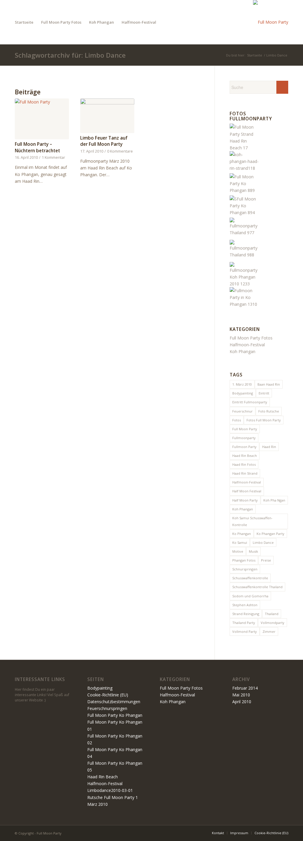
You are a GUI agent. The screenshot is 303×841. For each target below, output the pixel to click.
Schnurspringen (244, 569)
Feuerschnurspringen (107, 708)
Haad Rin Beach (244, 455)
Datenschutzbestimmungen (113, 701)
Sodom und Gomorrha (250, 596)
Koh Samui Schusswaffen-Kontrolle (252, 521)
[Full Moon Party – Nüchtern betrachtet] (42, 118)
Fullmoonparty (244, 438)
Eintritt (264, 393)
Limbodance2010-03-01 (110, 790)
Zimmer (268, 631)
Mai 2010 (241, 695)
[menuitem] (24, 22)
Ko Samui (239, 542)
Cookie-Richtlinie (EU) (107, 695)
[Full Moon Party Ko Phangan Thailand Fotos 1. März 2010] (244, 190)
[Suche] (166, 22)
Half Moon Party (245, 500)
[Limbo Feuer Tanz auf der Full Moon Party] (107, 115)
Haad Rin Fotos (244, 464)
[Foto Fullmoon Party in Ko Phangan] (244, 284)
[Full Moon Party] (270, 22)
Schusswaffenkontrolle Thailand (257, 587)
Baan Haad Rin (268, 384)
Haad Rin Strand (244, 473)
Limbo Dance (263, 542)
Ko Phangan (241, 533)
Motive (237, 551)
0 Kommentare (120, 151)
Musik (253, 551)
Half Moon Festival (246, 491)
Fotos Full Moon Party (263, 420)
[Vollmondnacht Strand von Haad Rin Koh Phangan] (244, 304)
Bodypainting (242, 393)
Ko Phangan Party (270, 533)
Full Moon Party (244, 429)
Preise (266, 560)
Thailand (271, 614)
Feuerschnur (242, 411)
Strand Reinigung (245, 614)
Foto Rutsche (268, 411)
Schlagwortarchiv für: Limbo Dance (70, 55)
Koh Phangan (242, 351)
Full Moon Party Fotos (251, 338)
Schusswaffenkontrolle (250, 578)
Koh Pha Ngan (274, 500)
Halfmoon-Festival (247, 344)
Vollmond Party (244, 631)
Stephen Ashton (244, 605)
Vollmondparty (272, 622)
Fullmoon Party (244, 446)
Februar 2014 (245, 688)
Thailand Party (243, 622)
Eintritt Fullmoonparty (249, 402)
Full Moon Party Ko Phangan (114, 715)
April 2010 (241, 701)
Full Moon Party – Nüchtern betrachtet (37, 147)
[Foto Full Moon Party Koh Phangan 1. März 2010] (244, 232)
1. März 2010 (242, 384)
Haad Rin (269, 446)
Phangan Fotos (243, 560)
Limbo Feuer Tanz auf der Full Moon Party (104, 141)
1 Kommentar (53, 157)
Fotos (236, 420)
